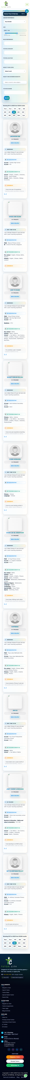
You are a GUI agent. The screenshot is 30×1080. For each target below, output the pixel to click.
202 (14, 112)
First (5, 108)
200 (5, 112)
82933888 (7, 1034)
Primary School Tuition (8, 1019)
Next (19, 115)
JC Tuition (4, 1024)
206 (10, 115)
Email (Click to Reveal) (11, 1039)
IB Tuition (4, 1027)
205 (5, 115)
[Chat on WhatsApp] (24, 1074)
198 (19, 108)
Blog (18, 1077)
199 (24, 108)
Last (23, 115)
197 (15, 108)
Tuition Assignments (7, 1006)
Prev (10, 108)
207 (14, 115)
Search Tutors (6, 990)
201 (9, 112)
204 (23, 112)
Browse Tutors (15, 1061)
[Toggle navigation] (27, 4)
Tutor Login (5, 1008)
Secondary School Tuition (9, 1022)
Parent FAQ (5, 997)
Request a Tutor (6, 987)
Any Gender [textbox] (8, 21)
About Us (4, 1017)
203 (18, 112)
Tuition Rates (5, 992)
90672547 (15, 1034)
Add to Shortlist (15, 142)
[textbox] (5, 43)
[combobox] (15, 22)
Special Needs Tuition (8, 995)
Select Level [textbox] (8, 71)
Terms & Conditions (9, 1077)
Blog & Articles (6, 1010)
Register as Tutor (6, 1003)
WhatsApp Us (15, 1065)
